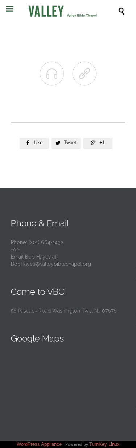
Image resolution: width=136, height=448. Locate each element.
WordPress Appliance (39, 444)
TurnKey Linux (104, 444)
